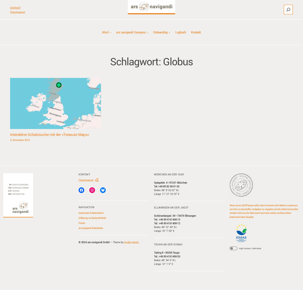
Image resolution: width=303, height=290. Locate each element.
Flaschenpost (17, 12)
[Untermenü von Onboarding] (169, 32)
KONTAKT (15, 8)
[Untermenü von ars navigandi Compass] (147, 32)
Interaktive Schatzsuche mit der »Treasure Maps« (49, 134)
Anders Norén (131, 242)
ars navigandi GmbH (98, 242)
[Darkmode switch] (233, 248)
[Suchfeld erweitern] (288, 9)
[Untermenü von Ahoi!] (110, 32)
